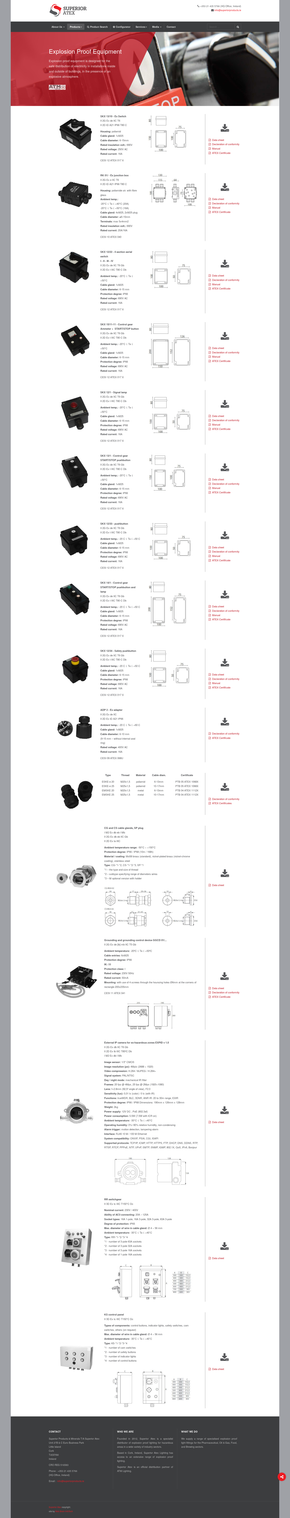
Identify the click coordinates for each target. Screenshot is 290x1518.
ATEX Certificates (222, 803)
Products (75, 26)
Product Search (99, 26)
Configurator (123, 26)
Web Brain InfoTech (64, 1511)
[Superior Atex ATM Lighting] (68, 10)
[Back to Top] (282, 1490)
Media (156, 26)
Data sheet (218, 140)
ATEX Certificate (221, 153)
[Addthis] (282, 1477)
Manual (216, 148)
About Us (57, 26)
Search (238, 27)
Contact (171, 26)
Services (140, 26)
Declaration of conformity (225, 144)
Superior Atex (55, 1507)
